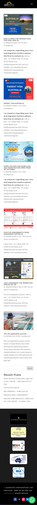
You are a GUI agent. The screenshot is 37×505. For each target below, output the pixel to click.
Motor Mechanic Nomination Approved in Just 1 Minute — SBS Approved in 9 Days (18, 381)
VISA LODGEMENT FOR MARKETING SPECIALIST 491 (18, 284)
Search (30, 368)
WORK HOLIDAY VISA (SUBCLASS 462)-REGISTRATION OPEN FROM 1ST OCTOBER (17, 167)
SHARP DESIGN (21, 493)
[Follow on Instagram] (23, 499)
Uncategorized (8, 45)
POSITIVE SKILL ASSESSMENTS (16, 395)
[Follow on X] (19, 499)
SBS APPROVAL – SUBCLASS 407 (16, 391)
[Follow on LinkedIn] (27, 499)
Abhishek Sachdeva (12, 43)
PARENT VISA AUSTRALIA (14, 103)
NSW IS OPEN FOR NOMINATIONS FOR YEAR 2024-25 (17, 39)
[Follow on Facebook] (15, 499)
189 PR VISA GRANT (11, 388)
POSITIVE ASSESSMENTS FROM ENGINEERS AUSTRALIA (16, 233)
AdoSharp (9, 336)
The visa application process (15, 334)
